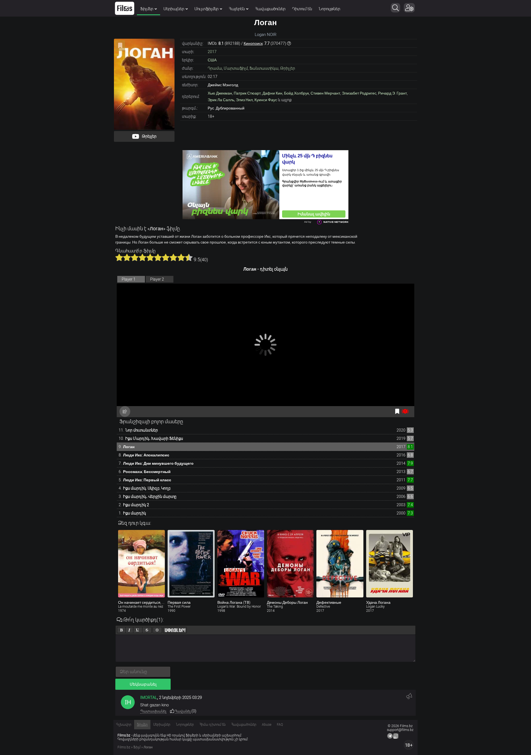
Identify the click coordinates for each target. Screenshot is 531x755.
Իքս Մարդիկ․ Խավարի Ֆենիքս (154, 438)
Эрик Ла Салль (221, 100)
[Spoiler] (175, 630)
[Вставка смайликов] (157, 630)
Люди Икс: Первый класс (147, 480)
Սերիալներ (173, 8)
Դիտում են (302, 8)
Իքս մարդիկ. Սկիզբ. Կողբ (147, 488)
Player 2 (157, 279)
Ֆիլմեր (146, 8)
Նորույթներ (329, 8)
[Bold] (121, 630)
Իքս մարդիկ (134, 513)
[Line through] (147, 630)
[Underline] (137, 630)
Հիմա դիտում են (212, 725)
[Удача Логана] (389, 563)
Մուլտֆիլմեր (206, 8)
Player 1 (129, 279)
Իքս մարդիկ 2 (136, 505)
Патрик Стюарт (247, 93)
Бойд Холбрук (296, 93)
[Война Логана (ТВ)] (240, 563)
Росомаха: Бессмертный (147, 471)
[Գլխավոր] (124, 8)
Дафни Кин (272, 93)
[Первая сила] (191, 563)
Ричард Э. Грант (392, 93)
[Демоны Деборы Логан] (290, 563)
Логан (128, 447)
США (212, 60)
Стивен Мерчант (325, 93)
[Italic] (129, 630)
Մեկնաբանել (143, 684)
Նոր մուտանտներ (141, 430)
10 (189, 257)
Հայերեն (237, 8)
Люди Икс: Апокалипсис (146, 455)
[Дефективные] (339, 563)
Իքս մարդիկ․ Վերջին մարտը (149, 496)
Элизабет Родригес (359, 93)
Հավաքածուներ (270, 8)
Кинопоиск (253, 43)
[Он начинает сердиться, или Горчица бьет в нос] (141, 563)
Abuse (266, 725)
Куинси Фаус (265, 100)
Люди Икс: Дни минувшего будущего (158, 463)
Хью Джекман (220, 93)
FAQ (280, 725)
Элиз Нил (244, 100)
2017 (212, 51)
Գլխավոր (123, 725)
